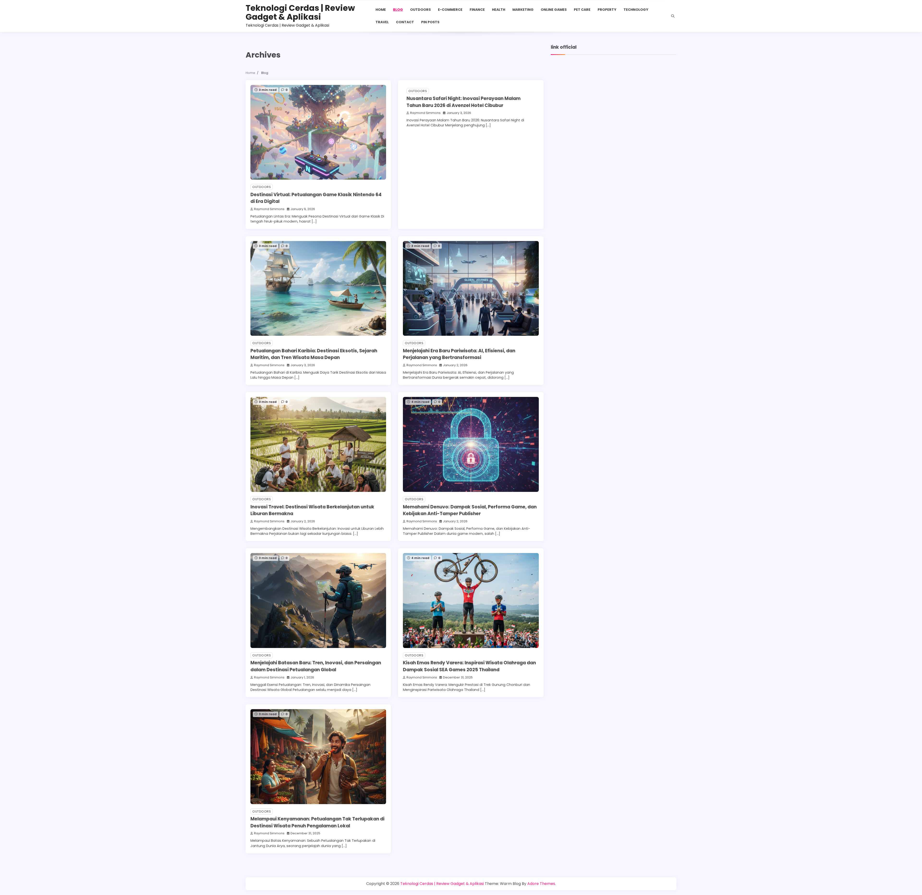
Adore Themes (541, 883)
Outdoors (420, 9)
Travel (382, 22)
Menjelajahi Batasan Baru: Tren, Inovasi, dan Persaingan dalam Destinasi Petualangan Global (315, 666)
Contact (405, 22)
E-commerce (450, 9)
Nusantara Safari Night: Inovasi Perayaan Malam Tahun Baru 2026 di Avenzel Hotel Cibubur (463, 102)
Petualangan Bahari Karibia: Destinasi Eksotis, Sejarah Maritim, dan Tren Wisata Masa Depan (313, 354)
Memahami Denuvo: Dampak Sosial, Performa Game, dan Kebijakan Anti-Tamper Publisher (470, 510)
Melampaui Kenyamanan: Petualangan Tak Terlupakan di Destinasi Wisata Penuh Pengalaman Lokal (317, 822)
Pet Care (582, 9)
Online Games (554, 9)
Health (498, 9)
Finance (477, 9)
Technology (636, 9)
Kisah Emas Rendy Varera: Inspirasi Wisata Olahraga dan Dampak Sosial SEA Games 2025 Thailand (469, 666)
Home (381, 9)
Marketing (523, 9)
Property (607, 9)
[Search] (672, 16)
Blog (398, 9)
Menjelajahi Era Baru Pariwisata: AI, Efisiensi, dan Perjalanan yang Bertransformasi (459, 354)
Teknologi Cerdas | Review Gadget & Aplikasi (300, 12)
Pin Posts (430, 22)
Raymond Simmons (269, 209)
